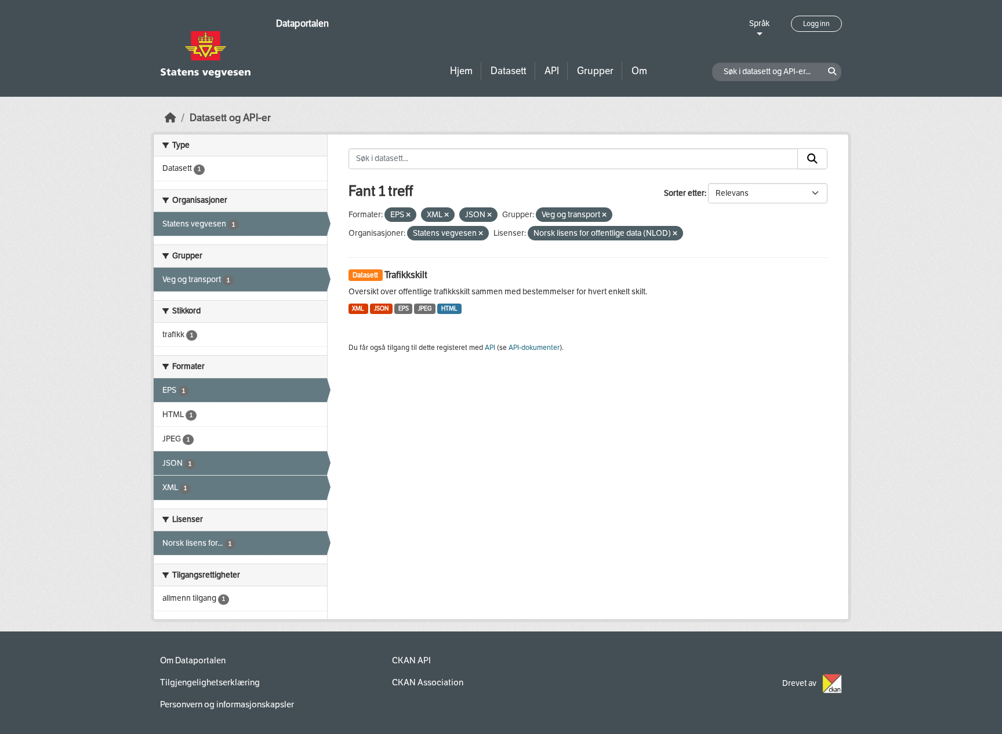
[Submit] (812, 158)
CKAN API (411, 660)
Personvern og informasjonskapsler (227, 704)
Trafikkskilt (405, 274)
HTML (449, 308)
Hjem (461, 71)
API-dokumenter (534, 348)
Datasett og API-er (230, 118)
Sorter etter (684, 193)
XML (358, 308)
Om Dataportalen (193, 660)
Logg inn (816, 24)
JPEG (424, 308)
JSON (381, 308)
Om (639, 71)
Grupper (595, 71)
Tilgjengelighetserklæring (210, 682)
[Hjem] (170, 118)
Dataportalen (302, 23)
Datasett (509, 71)
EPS (403, 308)
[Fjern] (408, 215)
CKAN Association (427, 682)
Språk (759, 23)
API (551, 71)
